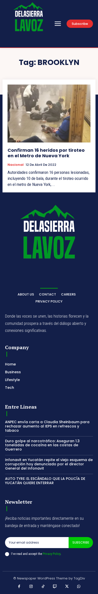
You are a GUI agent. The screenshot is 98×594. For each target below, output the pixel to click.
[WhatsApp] (79, 586)
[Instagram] (31, 586)
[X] (67, 586)
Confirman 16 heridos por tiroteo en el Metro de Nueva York (46, 153)
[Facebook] (19, 586)
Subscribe (80, 542)
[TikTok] (43, 586)
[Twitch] (55, 586)
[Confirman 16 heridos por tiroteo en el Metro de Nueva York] (49, 113)
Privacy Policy (51, 554)
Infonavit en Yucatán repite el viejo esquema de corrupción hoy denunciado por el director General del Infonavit (49, 464)
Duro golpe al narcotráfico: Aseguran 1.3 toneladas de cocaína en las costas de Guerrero (42, 445)
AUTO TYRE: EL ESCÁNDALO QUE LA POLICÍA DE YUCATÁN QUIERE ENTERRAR (45, 480)
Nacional (16, 165)
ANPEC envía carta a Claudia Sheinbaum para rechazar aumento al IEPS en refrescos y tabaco (47, 426)
